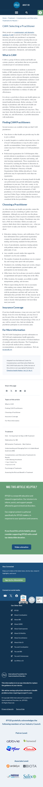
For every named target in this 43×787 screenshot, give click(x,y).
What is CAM (9, 404)
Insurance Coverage (11, 416)
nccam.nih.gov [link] (7, 349)
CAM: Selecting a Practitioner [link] (14, 459)
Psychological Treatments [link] (13, 468)
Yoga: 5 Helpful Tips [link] (11, 462)
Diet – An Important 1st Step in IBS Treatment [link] (19, 436)
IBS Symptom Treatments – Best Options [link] (18, 444)
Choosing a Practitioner (12, 412)
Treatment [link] (11, 18)
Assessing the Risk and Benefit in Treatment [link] (19, 472)
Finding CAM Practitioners (14, 408)
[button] (16, 12)
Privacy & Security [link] (8, 709)
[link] (40, 12)
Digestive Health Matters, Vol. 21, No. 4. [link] (19, 370)
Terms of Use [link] (20, 709)
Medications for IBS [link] (11, 440)
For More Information (12, 421)
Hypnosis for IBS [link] (10, 464)
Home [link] (4, 18)
